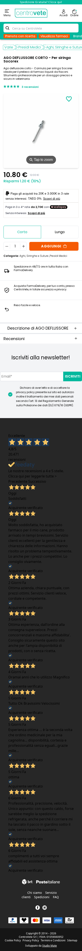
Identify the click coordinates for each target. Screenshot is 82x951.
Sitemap (72, 940)
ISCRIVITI (72, 376)
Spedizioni (41, 897)
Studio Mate (49, 945)
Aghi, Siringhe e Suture (34, 256)
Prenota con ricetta (20, 36)
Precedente (17, 481)
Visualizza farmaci (54, 36)
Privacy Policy (31, 940)
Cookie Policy (13, 940)
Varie (8, 47)
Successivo (37, 481)
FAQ (56, 897)
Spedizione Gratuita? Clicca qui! (41, 2)
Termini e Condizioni (53, 940)
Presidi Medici (29, 47)
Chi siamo (34, 893)
